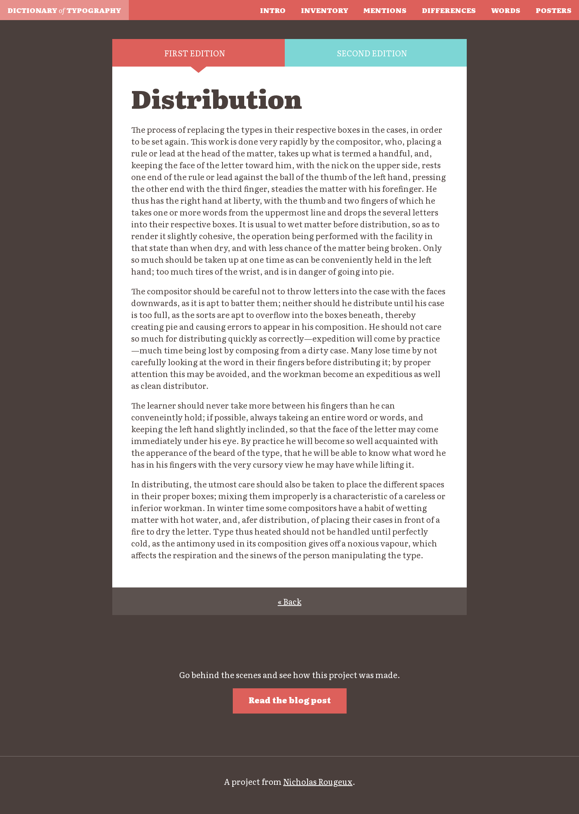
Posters (554, 10)
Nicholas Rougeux (318, 781)
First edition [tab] (194, 53)
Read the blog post (290, 700)
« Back (289, 601)
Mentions (384, 10)
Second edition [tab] (372, 53)
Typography (64, 10)
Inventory (324, 10)
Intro (273, 10)
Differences (449, 10)
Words (505, 10)
